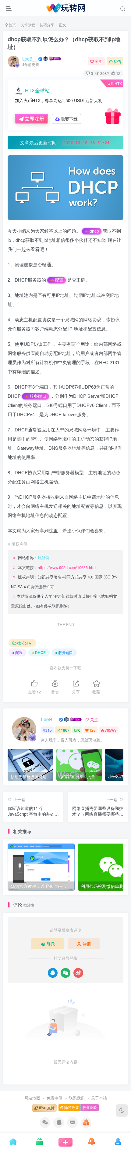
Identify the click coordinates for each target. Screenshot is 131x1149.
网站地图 (32, 1098)
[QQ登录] (53, 973)
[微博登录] (78, 973)
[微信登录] (65, 973)
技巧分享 (47, 24)
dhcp (94, 231)
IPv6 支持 (46, 1107)
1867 (65, 730)
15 (50, 730)
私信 (117, 61)
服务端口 (38, 396)
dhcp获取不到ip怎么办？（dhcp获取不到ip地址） (64, 43)
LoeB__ (29, 59)
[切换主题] (122, 1110)
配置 (59, 280)
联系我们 (77, 1098)
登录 (51, 944)
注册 (87, 944)
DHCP (40, 652)
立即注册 (34, 118)
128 (92, 730)
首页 (12, 24)
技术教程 (27, 24)
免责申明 (54, 1098)
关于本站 (99, 1098)
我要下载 (69, 119)
